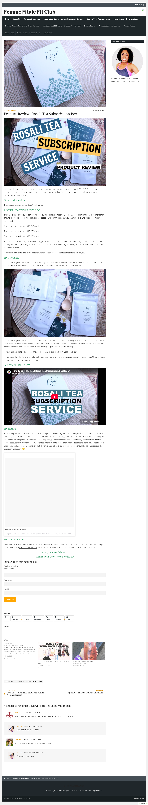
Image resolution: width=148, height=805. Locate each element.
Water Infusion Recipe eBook (28, 33)
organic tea (9, 681)
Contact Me (48, 33)
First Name (8, 580)
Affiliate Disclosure (32, 19)
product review (31, 681)
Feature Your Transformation (98, 19)
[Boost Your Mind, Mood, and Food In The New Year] (54, 651)
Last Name (8, 589)
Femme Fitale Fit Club (29, 12)
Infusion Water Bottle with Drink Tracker (22, 26)
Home (7, 19)
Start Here (9, 33)
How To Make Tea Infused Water (83, 661)
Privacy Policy (129, 26)
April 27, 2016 (100, 110)
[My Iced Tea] (21, 650)
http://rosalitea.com (35, 205)
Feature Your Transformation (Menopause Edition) (63, 19)
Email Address (9, 569)
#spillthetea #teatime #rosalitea (16, 530)
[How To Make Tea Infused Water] (88, 651)
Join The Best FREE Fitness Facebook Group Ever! (62, 26)
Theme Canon (26, 798)
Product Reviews (10, 110)
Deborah (18, 739)
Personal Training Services (109, 26)
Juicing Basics (89, 26)
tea (40, 681)
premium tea (19, 681)
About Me (16, 19)
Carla (17, 712)
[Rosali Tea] (55, 73)
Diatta (19, 726)
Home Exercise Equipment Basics (126, 19)
